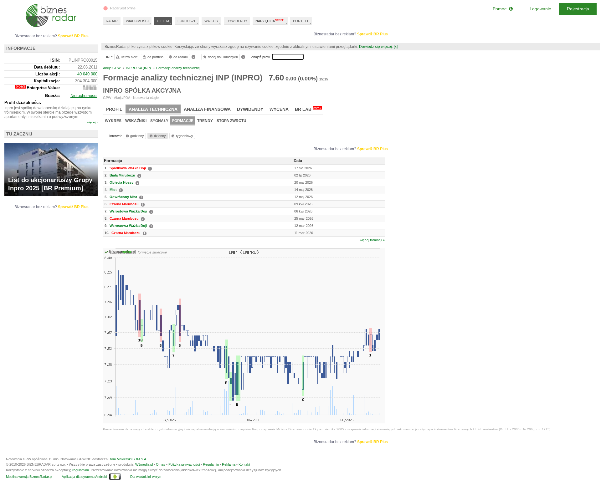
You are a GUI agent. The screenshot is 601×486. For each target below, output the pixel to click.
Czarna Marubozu (124, 204)
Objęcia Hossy (121, 182)
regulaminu (80, 470)
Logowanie (540, 8)
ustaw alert (129, 57)
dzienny (160, 136)
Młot (113, 190)
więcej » (92, 122)
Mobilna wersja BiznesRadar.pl (29, 476)
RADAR (112, 21)
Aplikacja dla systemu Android (84, 476)
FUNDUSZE (186, 21)
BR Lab (308, 109)
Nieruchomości (83, 95)
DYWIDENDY (237, 21)
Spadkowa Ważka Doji (128, 168)
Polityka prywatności (184, 464)
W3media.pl (144, 464)
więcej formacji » (372, 240)
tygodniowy (184, 136)
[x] (396, 46)
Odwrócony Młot (123, 197)
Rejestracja (578, 8)
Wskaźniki (135, 121)
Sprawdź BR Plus (372, 34)
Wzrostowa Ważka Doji (128, 211)
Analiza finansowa (207, 109)
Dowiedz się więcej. (376, 46)
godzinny (137, 136)
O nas (160, 464)
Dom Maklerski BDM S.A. (128, 459)
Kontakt (244, 464)
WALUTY (211, 21)
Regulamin (211, 464)
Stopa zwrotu (231, 121)
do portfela (155, 57)
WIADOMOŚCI (137, 21)
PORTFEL (301, 21)
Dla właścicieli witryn (145, 476)
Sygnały (159, 121)
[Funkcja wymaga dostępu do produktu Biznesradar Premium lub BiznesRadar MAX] (90, 88)
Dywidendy (250, 109)
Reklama (228, 464)
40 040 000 (87, 74)
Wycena (279, 109)
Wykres (113, 121)
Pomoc (501, 8)
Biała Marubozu (122, 175)
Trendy (205, 121)
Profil (114, 109)
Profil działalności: (22, 102)
